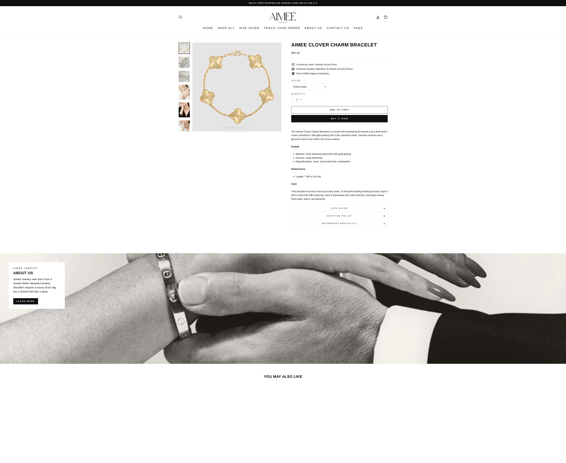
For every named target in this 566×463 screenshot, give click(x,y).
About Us (313, 28)
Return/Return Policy (339, 223)
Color (296, 80)
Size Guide (249, 28)
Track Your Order (282, 28)
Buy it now (339, 118)
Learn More (25, 301)
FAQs (358, 28)
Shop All (226, 28)
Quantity (298, 94)
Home (208, 28)
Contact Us (338, 28)
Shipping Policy (339, 216)
